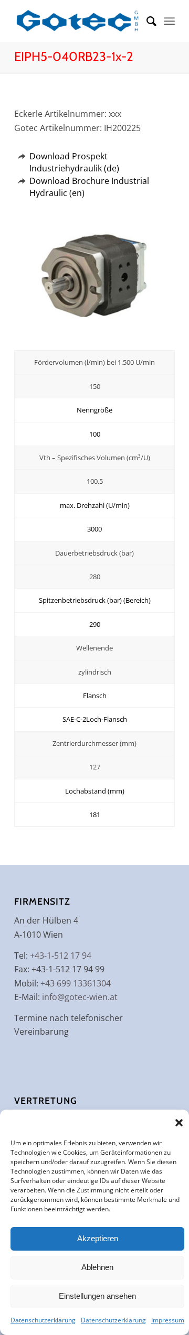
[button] (179, 1122)
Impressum (167, 1320)
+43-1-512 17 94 (60, 955)
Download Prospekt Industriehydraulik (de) (74, 162)
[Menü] (169, 21)
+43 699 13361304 (75, 983)
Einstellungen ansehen (97, 1295)
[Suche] (146, 21)
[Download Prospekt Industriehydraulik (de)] (21, 156)
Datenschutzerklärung (43, 1320)
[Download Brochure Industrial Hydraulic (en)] (21, 181)
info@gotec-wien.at (80, 997)
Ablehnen (97, 1267)
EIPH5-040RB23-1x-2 (73, 56)
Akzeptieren (97, 1238)
